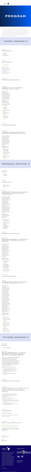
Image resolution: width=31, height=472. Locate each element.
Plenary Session (7, 62)
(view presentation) (5, 103)
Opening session (7, 182)
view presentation (5, 151)
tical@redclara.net (19, 462)
